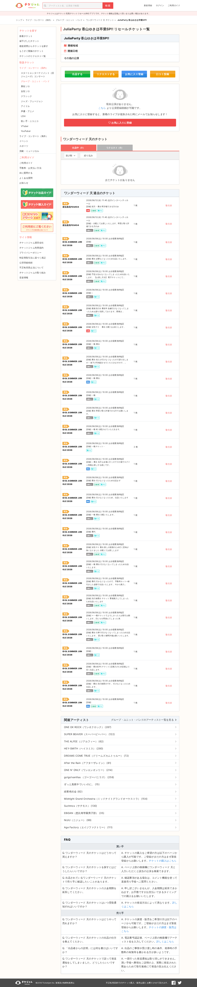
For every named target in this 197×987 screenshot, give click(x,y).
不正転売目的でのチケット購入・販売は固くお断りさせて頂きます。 (137, 982)
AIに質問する (25, 173)
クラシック (26, 96)
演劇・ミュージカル (29, 151)
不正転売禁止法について (31, 267)
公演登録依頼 (26, 262)
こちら (102, 107)
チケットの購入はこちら (162, 860)
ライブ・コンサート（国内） (33, 68)
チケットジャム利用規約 (31, 247)
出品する (77, 74)
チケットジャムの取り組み (32, 272)
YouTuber (26, 131)
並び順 (69, 155)
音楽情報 (23, 277)
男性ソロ (25, 86)
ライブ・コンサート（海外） (33, 136)
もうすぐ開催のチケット (31, 51)
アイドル (25, 106)
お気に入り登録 (134, 74)
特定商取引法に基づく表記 (32, 257)
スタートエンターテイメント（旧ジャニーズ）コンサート (37, 75)
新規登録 (148, 5)
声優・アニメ (27, 111)
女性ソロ (25, 91)
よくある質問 (26, 178)
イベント (23, 141)
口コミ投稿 (162, 74)
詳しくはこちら (165, 941)
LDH (23, 116)
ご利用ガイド (174, 5)
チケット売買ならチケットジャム (27, 5)
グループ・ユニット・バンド (35, 81)
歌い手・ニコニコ (29, 121)
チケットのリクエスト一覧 (32, 56)
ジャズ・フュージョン (32, 101)
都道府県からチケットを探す (33, 46)
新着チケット (26, 36)
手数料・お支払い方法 (30, 168)
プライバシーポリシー (30, 252)
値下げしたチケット (29, 41)
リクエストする (106, 74)
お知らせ (23, 183)
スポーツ (23, 146)
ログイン (160, 5)
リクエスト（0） (115, 147)
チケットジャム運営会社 (31, 242)
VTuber (24, 126)
